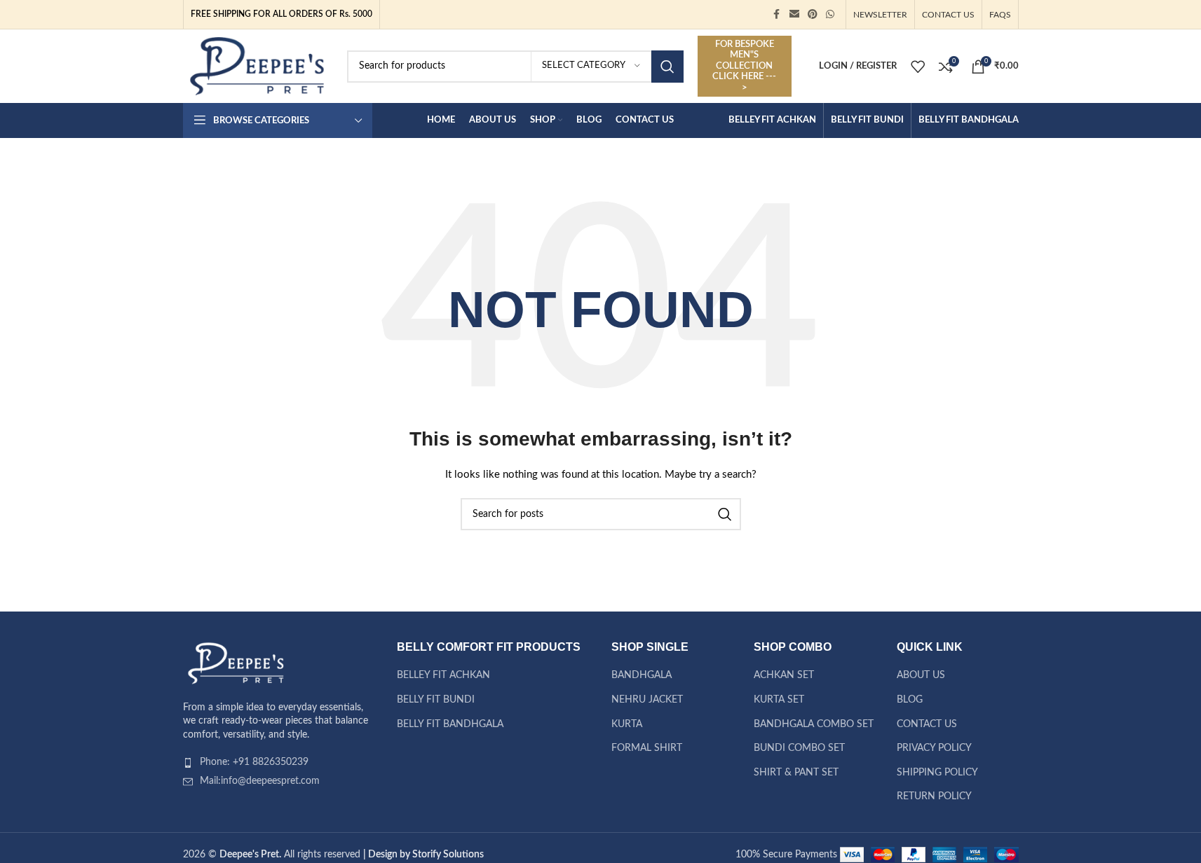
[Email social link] (794, 15)
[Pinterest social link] (812, 15)
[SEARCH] (667, 66)
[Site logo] (257, 66)
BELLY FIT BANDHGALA (450, 724)
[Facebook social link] (776, 15)
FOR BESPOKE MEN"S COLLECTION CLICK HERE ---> (744, 66)
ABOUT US (921, 675)
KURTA (626, 724)
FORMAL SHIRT (646, 748)
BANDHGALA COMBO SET (814, 724)
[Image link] (235, 663)
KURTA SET (779, 700)
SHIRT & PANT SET (796, 773)
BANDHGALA (641, 675)
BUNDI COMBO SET (799, 748)
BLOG (910, 700)
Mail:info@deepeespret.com (260, 781)
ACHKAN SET (784, 675)
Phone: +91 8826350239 (254, 762)
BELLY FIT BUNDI (436, 700)
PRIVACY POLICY (934, 748)
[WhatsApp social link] (830, 15)
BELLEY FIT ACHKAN (443, 675)
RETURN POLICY (934, 796)
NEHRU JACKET (647, 700)
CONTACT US (927, 724)
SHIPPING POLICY (937, 773)
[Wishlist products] (918, 67)
